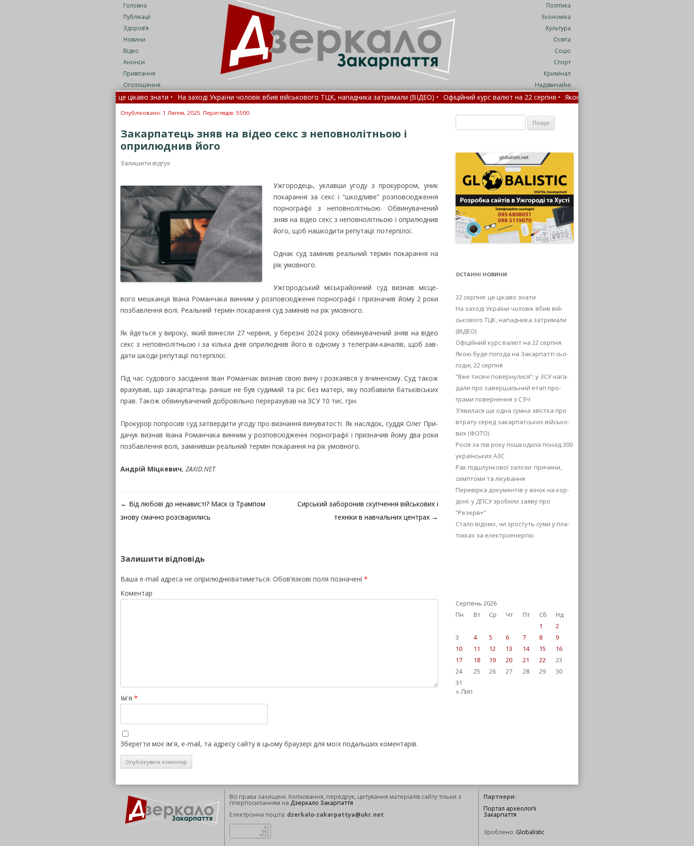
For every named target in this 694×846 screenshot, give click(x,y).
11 (477, 648)
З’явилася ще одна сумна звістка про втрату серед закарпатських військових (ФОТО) (512, 421)
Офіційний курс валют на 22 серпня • (470, 98)
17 (459, 660)
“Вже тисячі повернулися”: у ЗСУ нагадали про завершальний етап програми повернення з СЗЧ (512, 387)
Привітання (139, 73)
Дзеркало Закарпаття (321, 803)
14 (526, 648)
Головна (135, 5)
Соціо (563, 51)
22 (542, 660)
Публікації (137, 17)
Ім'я (129, 697)
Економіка (556, 17)
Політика (558, 5)
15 (542, 648)
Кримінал (557, 73)
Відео (131, 51)
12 (492, 648)
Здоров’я (136, 28)
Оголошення (142, 85)
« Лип (464, 691)
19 (492, 660)
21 (526, 660)
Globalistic (530, 832)
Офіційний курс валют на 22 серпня (508, 342)
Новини (134, 39)
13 (509, 648)
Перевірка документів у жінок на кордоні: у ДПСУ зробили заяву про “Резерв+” (512, 501)
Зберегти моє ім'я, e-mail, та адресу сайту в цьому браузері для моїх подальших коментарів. (269, 743)
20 (509, 660)
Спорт (562, 62)
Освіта (562, 39)
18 (477, 660)
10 (459, 648)
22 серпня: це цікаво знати (496, 297)
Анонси (134, 62)
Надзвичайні (553, 85)
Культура (558, 28)
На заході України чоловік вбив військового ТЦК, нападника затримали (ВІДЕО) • (276, 98)
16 (559, 648)
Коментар (136, 593)
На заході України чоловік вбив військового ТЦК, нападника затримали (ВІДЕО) (511, 319)
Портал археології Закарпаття (509, 811)
